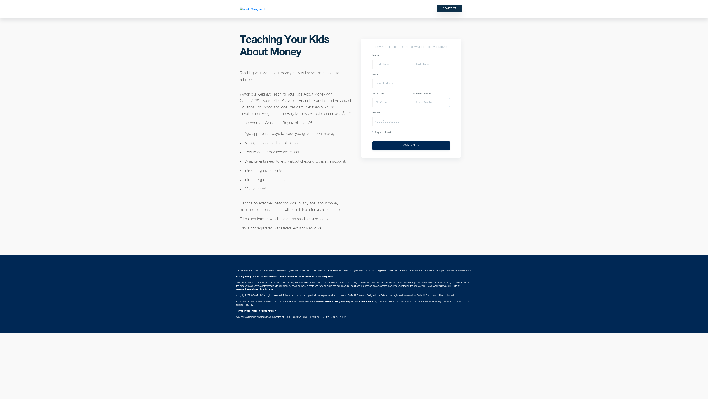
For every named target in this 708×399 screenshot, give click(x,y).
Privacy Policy (243, 277)
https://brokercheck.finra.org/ (362, 302)
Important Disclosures (265, 277)
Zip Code (378, 94)
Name (376, 55)
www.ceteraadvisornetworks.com (254, 289)
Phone (377, 113)
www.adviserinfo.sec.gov (329, 302)
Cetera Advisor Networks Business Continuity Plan (306, 277)
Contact (449, 8)
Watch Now (411, 145)
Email (376, 75)
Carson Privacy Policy (264, 311)
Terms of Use (243, 311)
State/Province (422, 94)
